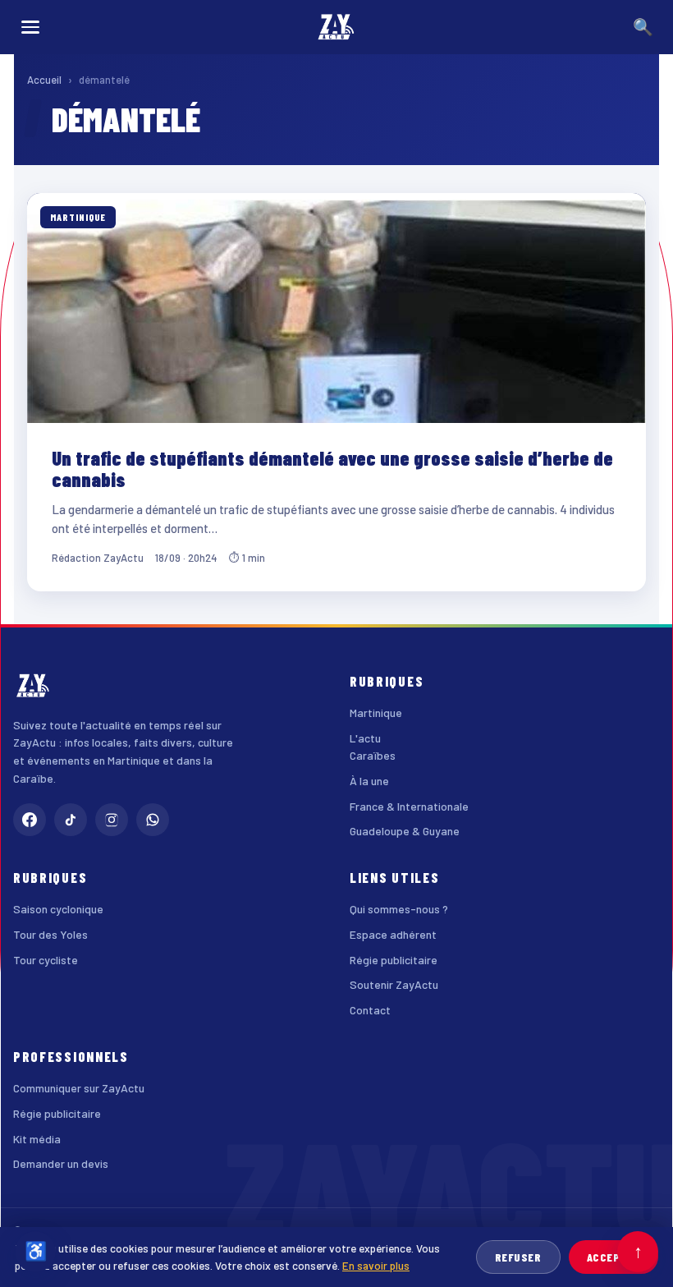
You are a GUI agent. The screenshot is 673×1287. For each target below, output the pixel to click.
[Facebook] (29, 819)
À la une (369, 781)
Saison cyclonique (58, 909)
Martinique (376, 712)
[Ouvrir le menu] (30, 27)
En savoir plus (376, 1265)
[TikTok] (70, 819)
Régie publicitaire (393, 960)
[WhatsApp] (152, 819)
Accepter (613, 1257)
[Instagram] (111, 819)
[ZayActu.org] (336, 27)
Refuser (518, 1257)
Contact (370, 1010)
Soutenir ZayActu (394, 984)
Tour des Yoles (50, 934)
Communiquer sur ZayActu (78, 1088)
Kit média (37, 1139)
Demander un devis (60, 1163)
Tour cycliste (45, 960)
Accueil (44, 79)
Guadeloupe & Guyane (405, 831)
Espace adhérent (393, 934)
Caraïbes (373, 755)
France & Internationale (409, 806)
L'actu (365, 738)
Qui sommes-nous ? (399, 909)
